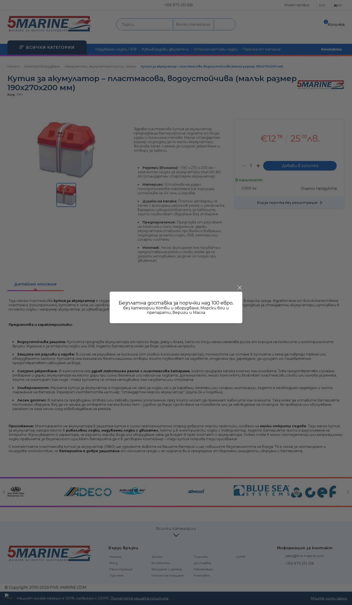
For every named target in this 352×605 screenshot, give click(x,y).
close (239, 288)
